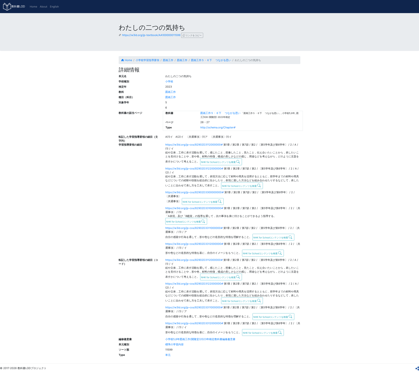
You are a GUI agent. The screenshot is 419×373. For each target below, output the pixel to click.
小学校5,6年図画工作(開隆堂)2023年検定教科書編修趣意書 (200, 339)
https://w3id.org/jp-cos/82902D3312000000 (193, 243)
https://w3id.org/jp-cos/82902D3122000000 (193, 168)
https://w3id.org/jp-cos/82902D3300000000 (193, 192)
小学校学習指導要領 (147, 60)
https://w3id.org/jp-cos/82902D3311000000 (193, 228)
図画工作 (168, 60)
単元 (168, 354)
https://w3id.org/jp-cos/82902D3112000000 (193, 144)
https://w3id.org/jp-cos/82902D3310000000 (193, 208)
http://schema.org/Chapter (216, 127)
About (43, 6)
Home (33, 6)
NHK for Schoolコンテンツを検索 (218, 162)
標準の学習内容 (174, 344)
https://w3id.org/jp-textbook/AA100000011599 (151, 35)
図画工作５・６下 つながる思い (211, 60)
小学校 (169, 81)
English (54, 6)
